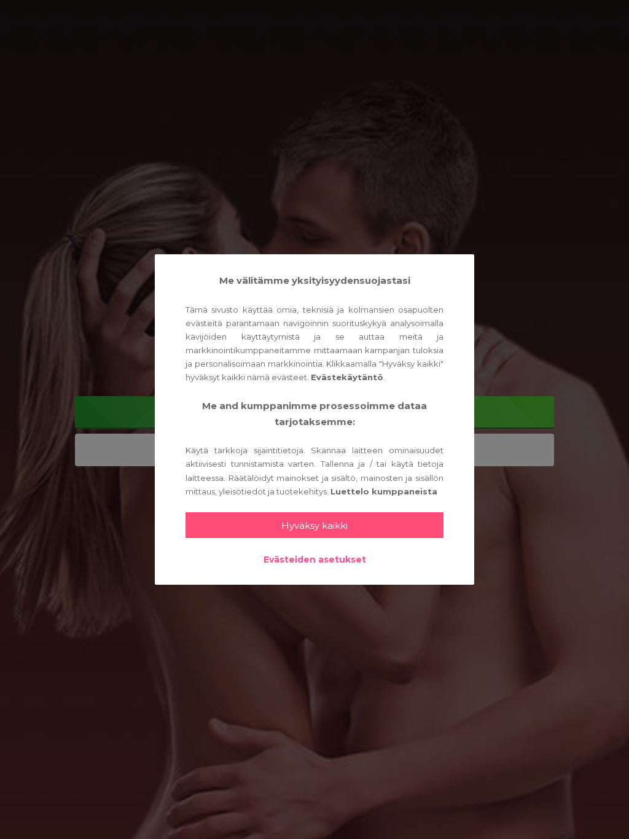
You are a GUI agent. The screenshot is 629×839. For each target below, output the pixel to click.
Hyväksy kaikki (314, 525)
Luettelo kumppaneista (383, 491)
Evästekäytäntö (347, 377)
